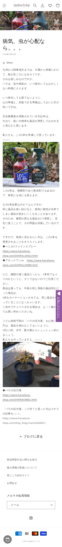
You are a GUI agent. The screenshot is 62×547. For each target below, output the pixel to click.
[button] (4, 5)
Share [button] (10, 62)
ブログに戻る (33, 436)
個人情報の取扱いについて (22, 467)
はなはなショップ (34, 541)
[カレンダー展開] (7, 539)
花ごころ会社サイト (18, 475)
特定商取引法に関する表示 (22, 459)
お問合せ (12, 483)
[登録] (51, 505)
